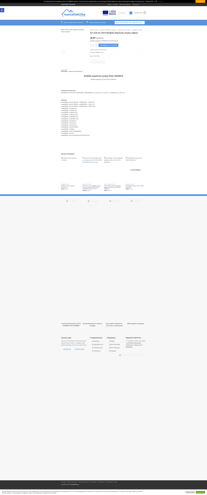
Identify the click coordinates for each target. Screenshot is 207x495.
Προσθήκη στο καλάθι (108, 45)
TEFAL (98, 56)
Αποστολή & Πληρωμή (124, 4)
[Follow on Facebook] (140, 4)
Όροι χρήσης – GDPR (111, 482)
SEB (95, 56)
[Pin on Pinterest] (100, 62)
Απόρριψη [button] (160, 1)
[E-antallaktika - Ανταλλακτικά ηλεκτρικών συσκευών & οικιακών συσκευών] (73, 13)
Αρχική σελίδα (94, 30)
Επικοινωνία (136, 4)
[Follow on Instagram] (142, 4)
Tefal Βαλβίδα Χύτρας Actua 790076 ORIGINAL (135, 186)
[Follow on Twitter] (143, 4)
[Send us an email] (145, 4)
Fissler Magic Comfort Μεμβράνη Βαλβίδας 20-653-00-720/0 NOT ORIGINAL (112, 187)
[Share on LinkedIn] (103, 62)
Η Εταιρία (115, 4)
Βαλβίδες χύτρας (137, 30)
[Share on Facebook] (91, 62)
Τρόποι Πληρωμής (84, 482)
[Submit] (131, 13)
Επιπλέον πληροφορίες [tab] (75, 71)
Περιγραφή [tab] (64, 71)
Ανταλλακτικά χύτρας (124, 30)
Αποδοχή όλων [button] (200, 492)
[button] (2, 10)
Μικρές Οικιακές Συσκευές (98, 22)
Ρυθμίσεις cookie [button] (190, 492)
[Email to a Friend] (97, 62)
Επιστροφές (93, 482)
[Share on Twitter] (94, 62)
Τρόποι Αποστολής (72, 482)
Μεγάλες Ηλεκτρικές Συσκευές (73, 22)
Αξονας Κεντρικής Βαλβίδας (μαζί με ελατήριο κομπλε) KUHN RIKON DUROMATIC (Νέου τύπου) (92, 187)
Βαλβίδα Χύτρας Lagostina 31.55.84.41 (68, 186)
